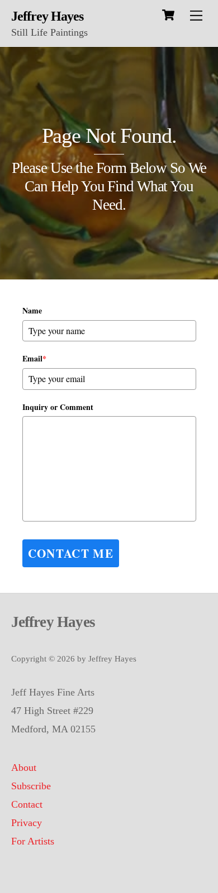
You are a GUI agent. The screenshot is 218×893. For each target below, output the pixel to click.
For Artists (32, 841)
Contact (26, 804)
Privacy (26, 822)
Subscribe (31, 785)
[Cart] (168, 15)
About (23, 767)
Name (32, 310)
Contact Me (71, 553)
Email (34, 358)
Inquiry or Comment (57, 407)
